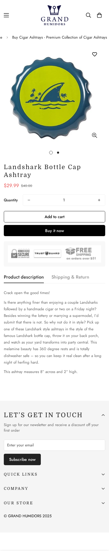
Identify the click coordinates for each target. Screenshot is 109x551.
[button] (99, 15)
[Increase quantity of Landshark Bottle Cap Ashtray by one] (99, 200)
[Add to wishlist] (94, 54)
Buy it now (54, 231)
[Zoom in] (94, 135)
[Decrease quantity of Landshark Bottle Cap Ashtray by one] (29, 200)
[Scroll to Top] (100, 524)
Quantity (11, 200)
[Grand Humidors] (54, 15)
